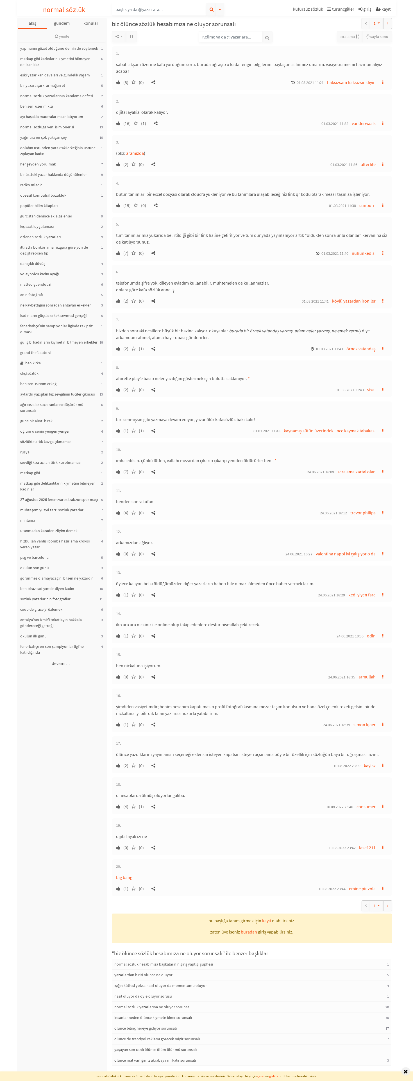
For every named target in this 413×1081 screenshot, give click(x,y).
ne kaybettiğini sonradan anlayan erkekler (55, 305)
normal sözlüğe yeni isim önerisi (47, 127)
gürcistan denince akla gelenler (46, 216)
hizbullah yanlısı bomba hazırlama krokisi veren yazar (55, 544)
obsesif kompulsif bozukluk (43, 195)
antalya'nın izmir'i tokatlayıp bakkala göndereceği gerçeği (51, 622)
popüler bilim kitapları (39, 205)
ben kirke (32, 362)
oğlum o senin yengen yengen (45, 431)
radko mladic (31, 184)
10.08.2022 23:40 (339, 806)
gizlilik (273, 1076)
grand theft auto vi (35, 352)
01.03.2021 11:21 (310, 82)
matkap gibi (30, 472)
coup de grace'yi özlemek (41, 609)
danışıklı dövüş (32, 263)
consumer (366, 806)
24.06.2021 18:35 (350, 636)
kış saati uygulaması (37, 226)
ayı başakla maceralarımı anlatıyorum (51, 116)
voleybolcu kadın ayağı (39, 273)
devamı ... (61, 663)
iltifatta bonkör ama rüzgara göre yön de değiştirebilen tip (54, 250)
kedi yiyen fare (362, 595)
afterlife (368, 164)
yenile (63, 36)
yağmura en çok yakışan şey (43, 137)
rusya (25, 452)
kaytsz (370, 765)
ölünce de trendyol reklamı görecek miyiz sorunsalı (157, 1038)
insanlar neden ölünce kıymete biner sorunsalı (153, 1017)
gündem (62, 23)
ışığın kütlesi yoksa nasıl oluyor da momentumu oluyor (160, 985)
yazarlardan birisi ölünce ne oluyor (143, 974)
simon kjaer (364, 724)
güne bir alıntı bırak (36, 420)
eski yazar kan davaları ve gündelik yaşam (55, 75)
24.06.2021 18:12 (333, 512)
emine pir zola (362, 888)
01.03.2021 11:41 (315, 301)
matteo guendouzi (35, 284)
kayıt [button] (266, 920)
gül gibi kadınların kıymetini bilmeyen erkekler (58, 342)
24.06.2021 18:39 (336, 724)
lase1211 (367, 847)
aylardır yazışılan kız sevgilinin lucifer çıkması (57, 394)
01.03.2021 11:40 (334, 253)
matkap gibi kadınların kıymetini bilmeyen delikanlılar (55, 61)
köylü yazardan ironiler (354, 301)
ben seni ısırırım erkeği (38, 383)
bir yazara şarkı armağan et (42, 85)
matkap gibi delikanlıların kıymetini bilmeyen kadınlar (58, 486)
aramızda (135, 153)
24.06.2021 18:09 (320, 471)
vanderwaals (364, 123)
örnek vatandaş (361, 348)
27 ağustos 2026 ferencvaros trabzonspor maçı (59, 499)
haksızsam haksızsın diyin (351, 82)
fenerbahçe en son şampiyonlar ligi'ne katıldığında (52, 649)
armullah (367, 677)
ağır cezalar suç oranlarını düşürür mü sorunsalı (51, 407)
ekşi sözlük (29, 373)
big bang (124, 877)
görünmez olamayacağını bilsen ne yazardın (57, 578)
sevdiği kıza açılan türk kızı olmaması (50, 462)
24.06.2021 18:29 (331, 595)
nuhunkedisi (364, 253)
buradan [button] (249, 932)
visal (371, 389)
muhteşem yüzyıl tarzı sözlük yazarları (52, 509)
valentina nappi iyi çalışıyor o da (346, 554)
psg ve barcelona (34, 557)
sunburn (367, 205)
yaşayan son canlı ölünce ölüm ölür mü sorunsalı (155, 1049)
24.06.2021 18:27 (298, 554)
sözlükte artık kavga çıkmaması (46, 441)
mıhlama (27, 520)
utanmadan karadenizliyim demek (49, 530)
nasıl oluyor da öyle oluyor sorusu (143, 996)
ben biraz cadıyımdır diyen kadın (47, 588)
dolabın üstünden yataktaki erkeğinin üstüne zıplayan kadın (58, 150)
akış (32, 23)
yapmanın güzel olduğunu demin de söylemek (59, 48)
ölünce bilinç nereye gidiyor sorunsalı (145, 1028)
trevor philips (363, 512)
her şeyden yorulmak (38, 164)
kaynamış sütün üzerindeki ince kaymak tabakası (330, 430)
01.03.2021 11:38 (342, 205)
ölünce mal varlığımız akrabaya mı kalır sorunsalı (155, 1060)
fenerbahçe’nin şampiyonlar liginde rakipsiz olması (56, 328)
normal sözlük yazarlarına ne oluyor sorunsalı (152, 1006)
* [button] (249, 378)
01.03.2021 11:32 (334, 123)
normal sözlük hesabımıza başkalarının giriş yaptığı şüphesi (163, 964)
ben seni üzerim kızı (36, 106)
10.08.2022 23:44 (332, 888)
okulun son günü (34, 567)
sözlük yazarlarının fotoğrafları (45, 598)
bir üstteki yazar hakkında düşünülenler (53, 174)
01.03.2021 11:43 (329, 348)
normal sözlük (64, 9)
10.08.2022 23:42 (342, 847)
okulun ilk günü (33, 636)
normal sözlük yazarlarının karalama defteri (56, 95)
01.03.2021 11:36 (343, 164)
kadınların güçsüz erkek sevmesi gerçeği (53, 315)
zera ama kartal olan (356, 471)
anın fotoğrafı (31, 294)
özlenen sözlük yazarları (40, 236)
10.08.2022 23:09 (346, 765)
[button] (308, 10)
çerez (261, 1076)
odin (371, 636)
